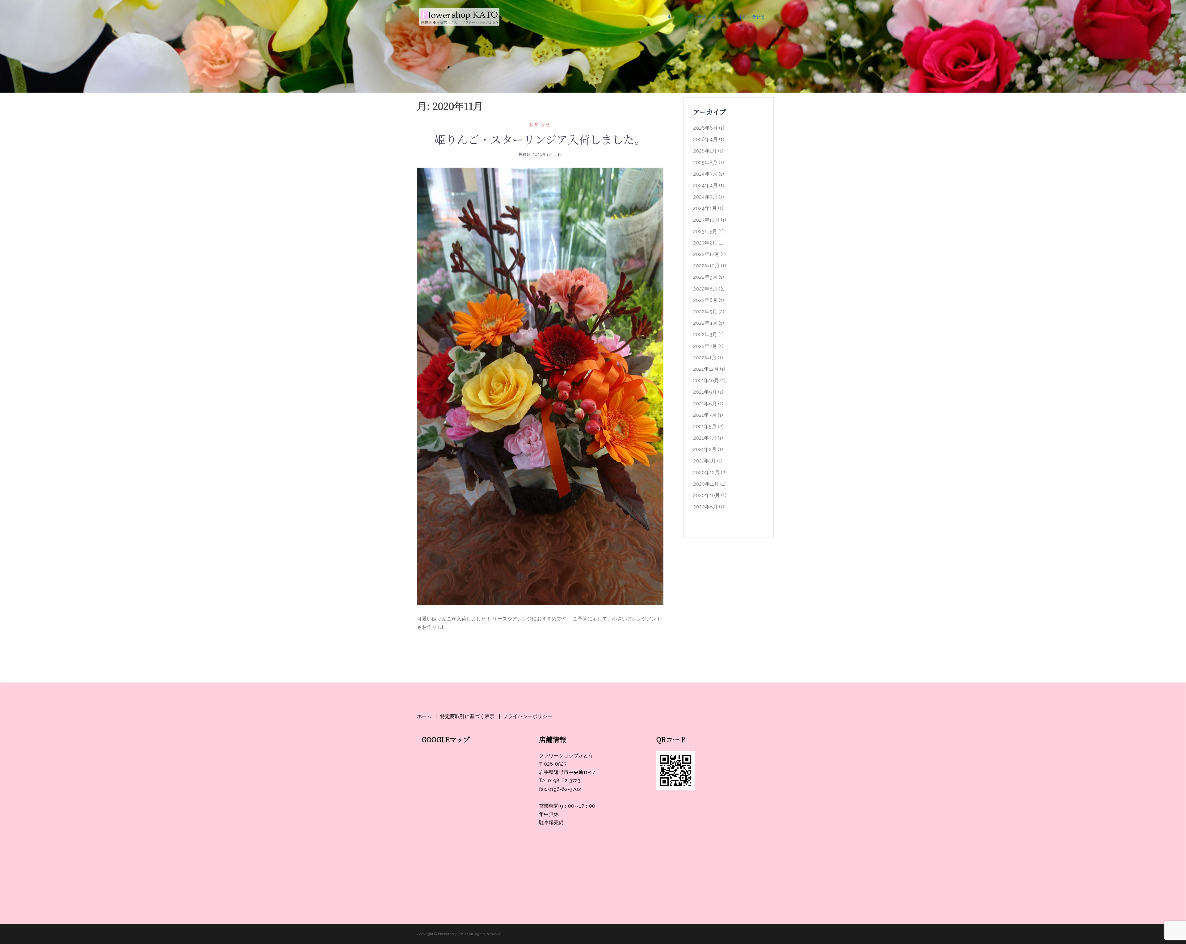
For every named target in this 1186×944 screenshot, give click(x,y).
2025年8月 (705, 162)
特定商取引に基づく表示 (467, 716)
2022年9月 (705, 277)
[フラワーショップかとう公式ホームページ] (459, 16)
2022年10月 (706, 266)
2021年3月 (705, 438)
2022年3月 (705, 334)
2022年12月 (706, 254)
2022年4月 (705, 323)
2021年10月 (706, 380)
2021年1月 (704, 461)
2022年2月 (705, 346)
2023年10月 (706, 220)
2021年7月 (705, 415)
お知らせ (540, 124)
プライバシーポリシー (527, 716)
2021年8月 (705, 404)
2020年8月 (705, 507)
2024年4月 (705, 185)
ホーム (673, 17)
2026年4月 (705, 139)
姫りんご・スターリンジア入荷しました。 (540, 139)
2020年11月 (706, 484)
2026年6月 (705, 128)
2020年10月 (706, 495)
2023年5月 (705, 231)
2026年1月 (705, 151)
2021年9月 (705, 392)
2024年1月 (705, 208)
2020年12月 (706, 472)
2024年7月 (705, 174)
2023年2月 (705, 243)
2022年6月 (705, 300)
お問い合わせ (752, 17)
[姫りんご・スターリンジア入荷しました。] (540, 386)
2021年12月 (706, 369)
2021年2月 (705, 449)
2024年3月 (705, 197)
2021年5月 (705, 426)
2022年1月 (705, 358)
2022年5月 (705, 312)
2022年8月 (705, 289)
